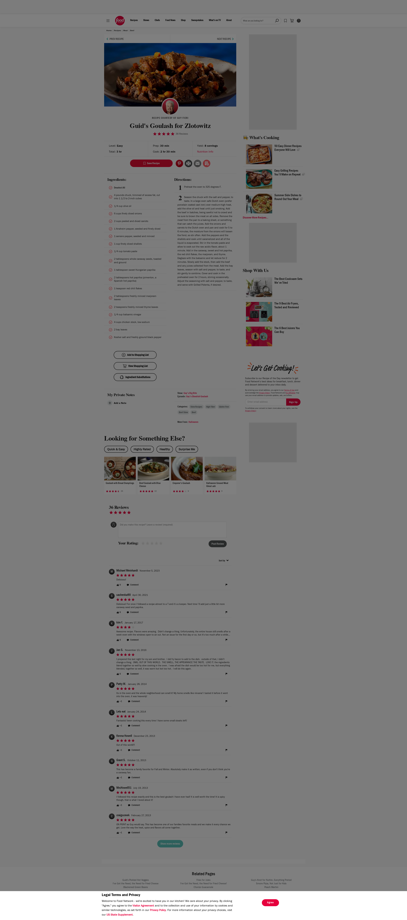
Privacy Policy (158, 910)
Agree (270, 902)
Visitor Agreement (143, 906)
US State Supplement (120, 915)
